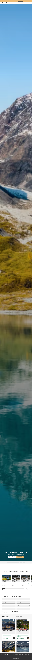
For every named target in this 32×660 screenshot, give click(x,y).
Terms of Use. (23, 656)
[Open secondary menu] (30, 3)
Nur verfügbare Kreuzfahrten (16, 612)
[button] (29, 589)
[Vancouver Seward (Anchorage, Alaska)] (6, 580)
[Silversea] (6, 2)
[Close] (31, 654)
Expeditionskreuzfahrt (6, 612)
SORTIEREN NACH (17, 617)
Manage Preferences (16, 658)
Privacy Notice (14, 656)
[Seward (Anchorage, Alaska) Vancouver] (16, 580)
